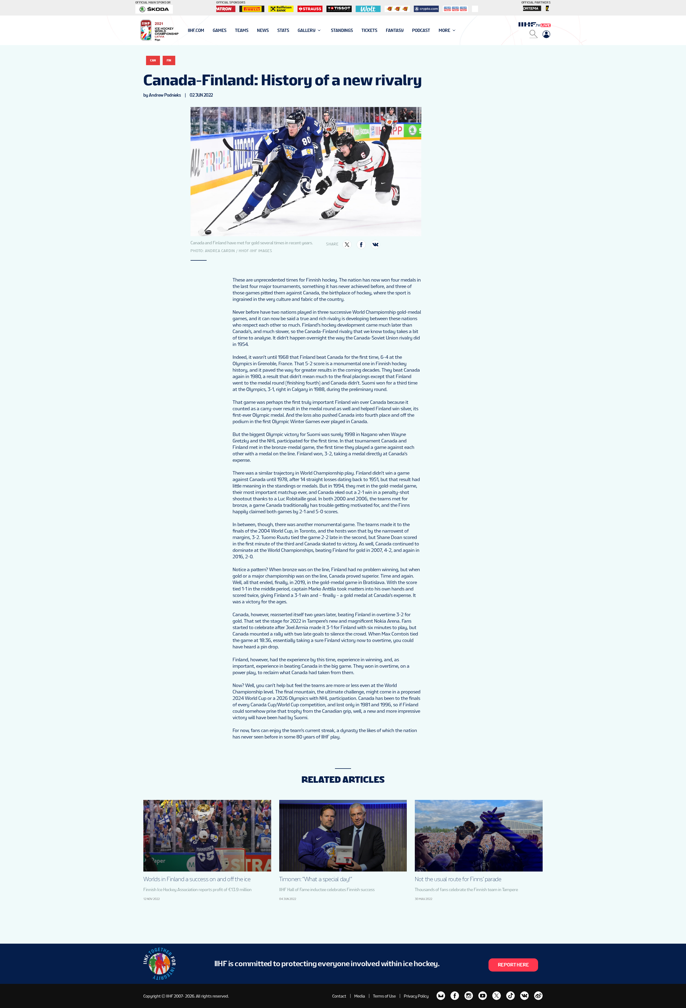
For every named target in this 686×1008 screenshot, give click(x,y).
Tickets (369, 30)
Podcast (421, 30)
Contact (339, 996)
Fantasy (395, 30)
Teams (241, 30)
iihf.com (196, 30)
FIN (169, 60)
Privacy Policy (416, 996)
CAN (153, 60)
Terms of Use (384, 996)
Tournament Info (207, 30)
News (263, 30)
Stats (283, 30)
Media (359, 996)
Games (219, 30)
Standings (342, 30)
